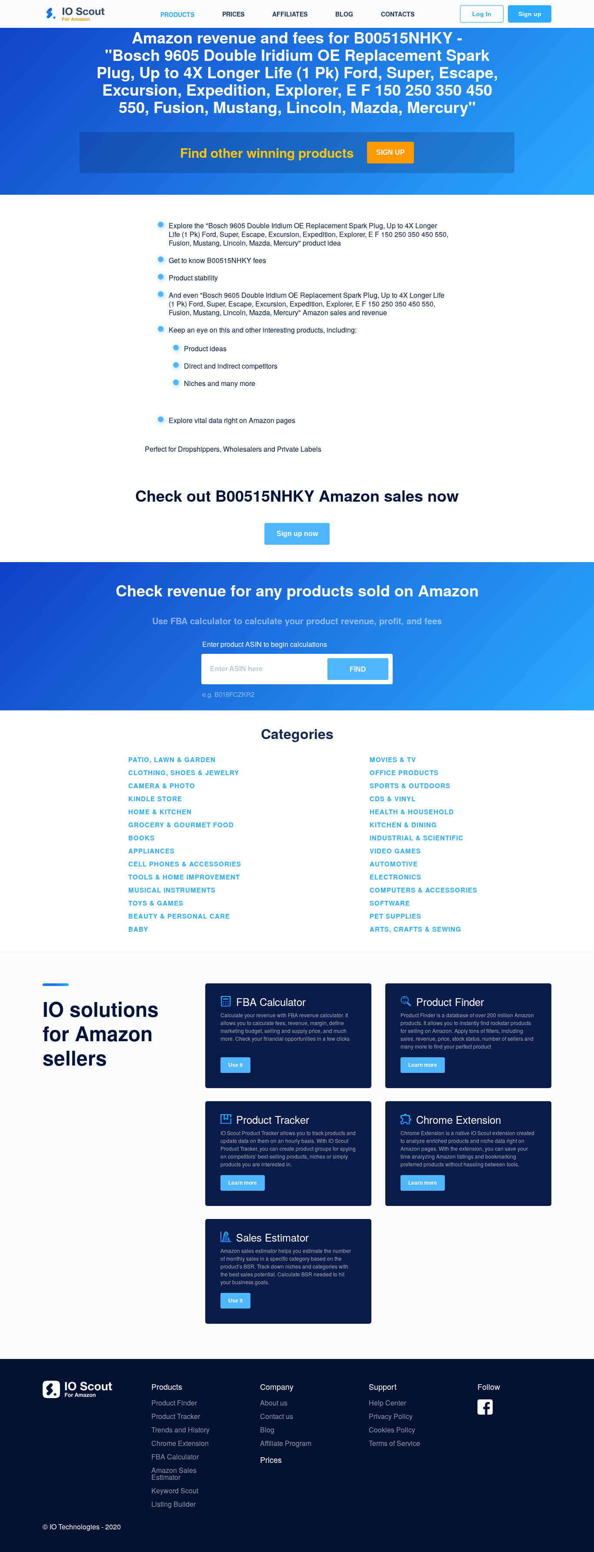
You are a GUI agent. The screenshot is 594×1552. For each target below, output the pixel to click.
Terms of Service (394, 1443)
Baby (138, 929)
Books (141, 837)
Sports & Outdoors (410, 785)
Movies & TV (393, 759)
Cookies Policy (392, 1429)
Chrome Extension (180, 1443)
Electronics (395, 877)
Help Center (387, 1402)
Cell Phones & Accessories (184, 863)
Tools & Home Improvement (184, 877)
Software (390, 903)
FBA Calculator (175, 1456)
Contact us (276, 1416)
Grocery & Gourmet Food (181, 824)
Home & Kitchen (160, 811)
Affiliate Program (286, 1443)
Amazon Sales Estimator (174, 1474)
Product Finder (174, 1402)
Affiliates (289, 13)
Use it (235, 1065)
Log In (481, 13)
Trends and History (180, 1429)
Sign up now (297, 533)
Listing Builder (173, 1504)
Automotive (394, 863)
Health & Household (412, 811)
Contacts (397, 13)
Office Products (404, 772)
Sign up (529, 13)
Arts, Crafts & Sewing (415, 929)
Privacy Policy (391, 1416)
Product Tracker (175, 1416)
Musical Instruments (172, 890)
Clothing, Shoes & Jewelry (183, 772)
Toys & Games (156, 903)
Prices (233, 13)
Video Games (395, 850)
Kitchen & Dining (403, 824)
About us (273, 1402)
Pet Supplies (395, 916)
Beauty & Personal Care (179, 916)
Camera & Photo (161, 785)
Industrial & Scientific (417, 837)
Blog (344, 13)
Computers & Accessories (423, 890)
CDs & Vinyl (393, 798)
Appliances (151, 850)
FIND (358, 669)
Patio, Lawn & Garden (172, 759)
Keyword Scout (174, 1490)
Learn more (422, 1065)
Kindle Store (155, 798)
